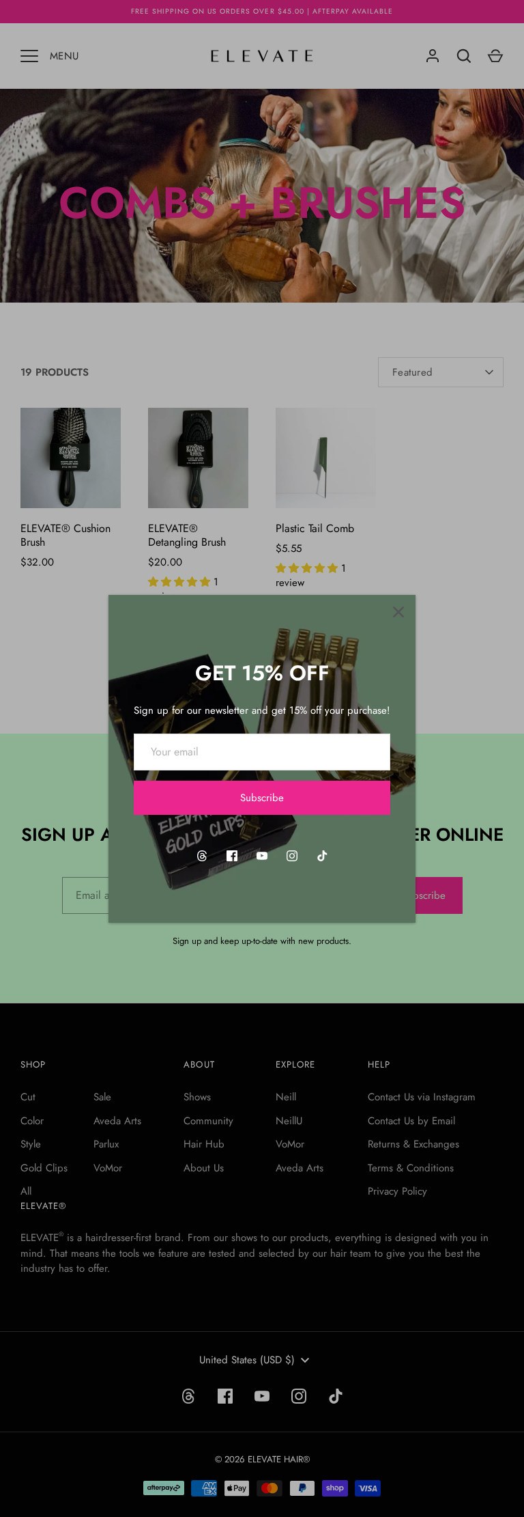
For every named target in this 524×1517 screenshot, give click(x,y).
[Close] (398, 612)
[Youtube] (262, 856)
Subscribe (262, 797)
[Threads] (202, 856)
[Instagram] (292, 856)
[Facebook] (232, 856)
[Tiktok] (322, 856)
